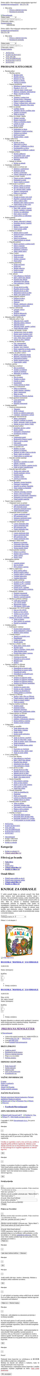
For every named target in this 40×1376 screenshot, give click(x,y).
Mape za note (18, 394)
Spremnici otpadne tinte (22, 805)
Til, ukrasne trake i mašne (22, 189)
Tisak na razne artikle (21, 753)
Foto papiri (17, 443)
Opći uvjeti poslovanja (12, 1071)
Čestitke (16, 311)
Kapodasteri (18, 383)
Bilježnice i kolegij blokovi (23, 86)
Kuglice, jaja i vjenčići (21, 347)
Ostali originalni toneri (21, 510)
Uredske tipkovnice (20, 576)
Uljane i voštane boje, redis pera (24, 103)
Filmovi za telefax (20, 552)
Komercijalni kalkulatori (22, 629)
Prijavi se (4, 1241)
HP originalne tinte (20, 527)
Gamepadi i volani (20, 585)
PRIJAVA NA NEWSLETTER (17, 1028)
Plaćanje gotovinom (7, 1097)
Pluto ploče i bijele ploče (22, 646)
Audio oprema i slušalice (22, 390)
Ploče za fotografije (20, 796)
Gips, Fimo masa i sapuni (22, 338)
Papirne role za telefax (21, 554)
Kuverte (16, 460)
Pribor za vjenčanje (20, 193)
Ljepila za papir (19, 124)
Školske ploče (18, 647)
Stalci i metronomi (20, 392)
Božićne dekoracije (20, 313)
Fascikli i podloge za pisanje (23, 420)
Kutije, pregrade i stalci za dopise (25, 422)
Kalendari (17, 225)
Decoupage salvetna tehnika (23, 336)
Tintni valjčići (18, 555)
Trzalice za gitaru (19, 379)
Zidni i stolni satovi (20, 251)
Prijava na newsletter (12, 1056)
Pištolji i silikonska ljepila (22, 355)
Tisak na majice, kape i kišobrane (25, 741)
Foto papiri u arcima (20, 786)
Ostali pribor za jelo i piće (22, 204)
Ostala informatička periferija (23, 589)
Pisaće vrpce (18, 557)
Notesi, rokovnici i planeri (22, 221)
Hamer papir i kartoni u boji (23, 334)
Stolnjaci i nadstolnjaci (21, 169)
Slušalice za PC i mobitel (22, 584)
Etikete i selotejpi (19, 463)
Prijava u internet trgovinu (18, 10)
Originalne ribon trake (21, 544)
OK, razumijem (6, 1374)
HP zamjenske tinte (20, 537)
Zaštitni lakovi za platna (22, 800)
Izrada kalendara (19, 743)
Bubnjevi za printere (20, 542)
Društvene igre (19, 300)
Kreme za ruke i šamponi (22, 689)
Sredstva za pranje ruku (21, 687)
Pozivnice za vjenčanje (21, 749)
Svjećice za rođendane (21, 212)
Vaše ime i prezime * (8, 1192)
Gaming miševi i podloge (22, 574)
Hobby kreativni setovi (21, 360)
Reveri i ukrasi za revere (22, 187)
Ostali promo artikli (20, 229)
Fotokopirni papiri (20, 437)
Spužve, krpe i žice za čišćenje (24, 696)
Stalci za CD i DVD (20, 615)
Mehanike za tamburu (21, 373)
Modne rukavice (19, 268)
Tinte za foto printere (21, 783)
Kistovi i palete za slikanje (22, 101)
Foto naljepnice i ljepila (21, 283)
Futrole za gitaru (19, 381)
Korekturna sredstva (20, 433)
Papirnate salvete (19, 170)
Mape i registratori (20, 418)
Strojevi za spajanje (20, 450)
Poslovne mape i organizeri (23, 234)
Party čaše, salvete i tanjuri (22, 208)
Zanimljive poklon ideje (22, 306)
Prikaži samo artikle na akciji (14, 878)
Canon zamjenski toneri (22, 514)
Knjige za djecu (19, 142)
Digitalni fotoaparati (20, 593)
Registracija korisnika (16, 12)
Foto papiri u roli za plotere (23, 807)
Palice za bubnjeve (20, 388)
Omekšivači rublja (20, 672)
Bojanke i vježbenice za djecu (24, 146)
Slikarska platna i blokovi (22, 323)
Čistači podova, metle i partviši (24, 698)
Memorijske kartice (20, 604)
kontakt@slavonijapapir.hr (10, 4)
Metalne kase (18, 661)
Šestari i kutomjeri (20, 120)
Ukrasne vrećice (19, 309)
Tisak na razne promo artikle (23, 745)
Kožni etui (17, 266)
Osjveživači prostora (20, 717)
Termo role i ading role (21, 471)
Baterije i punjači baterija (22, 597)
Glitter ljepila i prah (20, 345)
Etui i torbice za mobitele (22, 621)
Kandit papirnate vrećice (22, 473)
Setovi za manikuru (20, 238)
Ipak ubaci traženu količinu (10, 1253)
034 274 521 (26, 1038)
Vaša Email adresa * (7, 1196)
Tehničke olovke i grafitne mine (24, 110)
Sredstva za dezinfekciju (22, 691)
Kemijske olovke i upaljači (23, 223)
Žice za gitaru (18, 377)
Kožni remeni (18, 272)
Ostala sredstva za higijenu (23, 692)
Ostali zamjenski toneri (21, 520)
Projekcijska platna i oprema (23, 653)
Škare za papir (18, 125)
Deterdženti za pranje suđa (22, 668)
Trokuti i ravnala (19, 118)
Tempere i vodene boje (21, 97)
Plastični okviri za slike (21, 289)
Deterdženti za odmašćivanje (23, 674)
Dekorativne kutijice (20, 358)
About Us (4, 1087)
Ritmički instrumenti (20, 403)
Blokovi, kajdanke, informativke (24, 92)
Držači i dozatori (19, 715)
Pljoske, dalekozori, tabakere (23, 304)
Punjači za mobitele (20, 623)
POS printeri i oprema (21, 567)
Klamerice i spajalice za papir (23, 462)
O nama (3, 1081)
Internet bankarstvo (21, 1097)
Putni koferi (18, 261)
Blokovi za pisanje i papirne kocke (25, 465)
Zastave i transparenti (21, 191)
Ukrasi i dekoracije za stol (22, 174)
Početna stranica (10, 1058)
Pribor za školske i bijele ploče (24, 649)
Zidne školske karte (20, 651)
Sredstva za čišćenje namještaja (24, 683)
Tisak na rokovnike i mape (22, 739)
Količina (4, 973)
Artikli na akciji (10, 1050)
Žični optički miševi (20, 570)
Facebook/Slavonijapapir (16, 1107)
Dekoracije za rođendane (17, 206)
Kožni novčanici (19, 264)
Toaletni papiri (18, 706)
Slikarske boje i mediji (21, 321)
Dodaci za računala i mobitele (19, 617)
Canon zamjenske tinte (21, 533)
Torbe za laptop (19, 619)
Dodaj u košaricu (11, 985)
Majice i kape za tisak (21, 227)
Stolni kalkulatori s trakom (22, 631)
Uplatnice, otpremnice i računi (24, 415)
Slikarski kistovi (19, 324)
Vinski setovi (18, 236)
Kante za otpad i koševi (21, 700)
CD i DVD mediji (20, 602)
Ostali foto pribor (19, 788)
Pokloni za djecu (19, 298)
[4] (4, 915)
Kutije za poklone (20, 315)
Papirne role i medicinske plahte (24, 711)
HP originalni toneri (20, 507)
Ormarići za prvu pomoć (22, 659)
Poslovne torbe (19, 255)
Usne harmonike (19, 400)
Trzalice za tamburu (20, 370)
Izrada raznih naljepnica (22, 734)
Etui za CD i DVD (20, 610)
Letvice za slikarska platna (22, 798)
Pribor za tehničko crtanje (22, 122)
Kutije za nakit (18, 270)
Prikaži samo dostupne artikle (15, 880)
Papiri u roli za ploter (21, 441)
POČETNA (9, 53)
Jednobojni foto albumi (21, 281)
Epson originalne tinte (21, 525)
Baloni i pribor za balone (22, 186)
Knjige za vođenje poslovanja (24, 413)
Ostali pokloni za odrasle (22, 240)
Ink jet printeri (18, 565)
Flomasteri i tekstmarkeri (22, 431)
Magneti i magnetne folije (22, 356)
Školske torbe (18, 75)
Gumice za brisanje (20, 112)
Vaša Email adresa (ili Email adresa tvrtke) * (16, 1225)
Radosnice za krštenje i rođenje (24, 150)
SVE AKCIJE (10, 56)
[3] (2, 915)
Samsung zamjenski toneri (22, 518)
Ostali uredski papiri (20, 445)
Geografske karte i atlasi (22, 155)
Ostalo (7, 864)
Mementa (17, 159)
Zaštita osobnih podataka (9, 1089)
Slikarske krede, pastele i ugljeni (24, 326)
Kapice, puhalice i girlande (23, 210)
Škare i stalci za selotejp (22, 454)
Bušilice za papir (19, 448)
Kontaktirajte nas (11, 1073)
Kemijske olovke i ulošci (22, 428)
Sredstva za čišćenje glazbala (23, 396)
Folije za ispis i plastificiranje (23, 467)
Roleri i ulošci (18, 430)
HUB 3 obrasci (19, 411)
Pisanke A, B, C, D (20, 88)
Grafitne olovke (19, 109)
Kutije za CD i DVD (21, 612)
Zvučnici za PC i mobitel (22, 582)
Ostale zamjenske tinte (21, 539)
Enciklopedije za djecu (21, 148)
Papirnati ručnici (19, 707)
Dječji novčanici (19, 135)
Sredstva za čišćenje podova (23, 681)
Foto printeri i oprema (21, 781)
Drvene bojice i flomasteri (22, 99)
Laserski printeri (19, 563)
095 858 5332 (13, 1040)
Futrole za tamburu (20, 371)
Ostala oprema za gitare (21, 385)
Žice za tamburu (19, 368)
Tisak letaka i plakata (21, 730)
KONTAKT (9, 62)
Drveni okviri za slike (21, 287)
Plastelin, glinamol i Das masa (24, 105)
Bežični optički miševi (21, 572)
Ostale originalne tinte (21, 529)
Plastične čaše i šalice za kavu (24, 202)
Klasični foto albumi (20, 279)
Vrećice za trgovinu (20, 478)
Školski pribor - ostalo (21, 137)
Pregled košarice (6, 23)
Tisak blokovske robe (21, 728)
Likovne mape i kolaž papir (23, 90)
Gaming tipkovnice (20, 578)
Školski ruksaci (19, 77)
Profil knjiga (9, 866)
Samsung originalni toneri (22, 508)
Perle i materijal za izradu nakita (24, 349)
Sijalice (16, 662)
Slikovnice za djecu (20, 144)
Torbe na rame (18, 257)
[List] (6, 915)
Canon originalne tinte (21, 523)
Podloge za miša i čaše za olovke (25, 452)
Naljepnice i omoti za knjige (23, 131)
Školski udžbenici (20, 154)
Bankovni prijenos (14, 1099)
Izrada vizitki (18, 732)
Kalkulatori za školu (20, 129)
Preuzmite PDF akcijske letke (23, 816)
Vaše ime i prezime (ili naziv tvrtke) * (13, 1219)
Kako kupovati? (10, 1066)
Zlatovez (17, 302)
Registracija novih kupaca (14, 1052)
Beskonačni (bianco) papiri (23, 439)
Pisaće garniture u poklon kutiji (24, 244)
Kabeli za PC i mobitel (21, 587)
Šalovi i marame (19, 246)
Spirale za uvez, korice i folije (24, 424)
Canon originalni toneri (21, 505)
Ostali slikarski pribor (21, 328)
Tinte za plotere (19, 803)
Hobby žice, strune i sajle (22, 351)
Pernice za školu (19, 80)
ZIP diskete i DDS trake (22, 606)
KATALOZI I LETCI (13, 60)
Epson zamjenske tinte (21, 535)
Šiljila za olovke (19, 114)
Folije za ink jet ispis (20, 811)
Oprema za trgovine (20, 657)
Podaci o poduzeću (7, 1083)
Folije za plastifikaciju (21, 792)
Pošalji (4, 1204)
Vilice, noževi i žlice (20, 201)
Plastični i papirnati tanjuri (22, 199)
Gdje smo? (4, 1085)
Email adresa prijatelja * (9, 1200)
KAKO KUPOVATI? (13, 55)
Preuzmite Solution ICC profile (24, 818)
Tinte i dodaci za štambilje (22, 488)
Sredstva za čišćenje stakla (22, 677)
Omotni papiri (18, 475)
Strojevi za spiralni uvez (22, 636)
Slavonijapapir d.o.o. (21, 1120)
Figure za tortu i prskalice (22, 178)
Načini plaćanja (10, 1068)
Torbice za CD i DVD (21, 614)
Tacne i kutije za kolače (21, 182)
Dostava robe (9, 1070)
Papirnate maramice (20, 709)
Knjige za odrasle (19, 163)
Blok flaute (17, 401)
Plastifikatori (18, 638)
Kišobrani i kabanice (21, 249)
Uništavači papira (19, 640)
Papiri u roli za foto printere (23, 784)
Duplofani (17, 794)
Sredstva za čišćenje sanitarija (23, 679)
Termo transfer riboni (21, 548)
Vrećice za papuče (20, 82)
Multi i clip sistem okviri (22, 294)
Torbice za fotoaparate (21, 595)
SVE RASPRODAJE (13, 58)
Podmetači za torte (20, 180)
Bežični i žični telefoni (21, 632)
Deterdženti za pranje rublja (23, 670)
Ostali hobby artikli (20, 362)
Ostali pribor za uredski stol (23, 456)
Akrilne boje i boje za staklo (23, 332)
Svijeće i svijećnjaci (20, 172)
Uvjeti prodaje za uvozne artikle (24, 820)
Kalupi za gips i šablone (22, 339)
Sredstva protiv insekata (22, 723)
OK (3, 1153)
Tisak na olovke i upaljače (22, 738)
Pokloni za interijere (20, 247)
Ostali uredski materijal (21, 499)
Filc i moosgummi (20, 343)
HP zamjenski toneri (20, 516)
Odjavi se (5, 1303)
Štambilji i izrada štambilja (22, 482)
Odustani (23, 1253)
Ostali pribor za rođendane (22, 216)
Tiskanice (17, 409)
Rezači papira (18, 642)
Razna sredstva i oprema (22, 721)
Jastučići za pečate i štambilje (23, 486)
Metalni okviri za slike (21, 291)
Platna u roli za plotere (21, 809)
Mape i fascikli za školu (22, 94)
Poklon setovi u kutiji (21, 232)
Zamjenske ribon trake (21, 546)
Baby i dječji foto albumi (22, 278)
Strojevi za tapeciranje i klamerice (25, 495)
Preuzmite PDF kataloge (22, 815)
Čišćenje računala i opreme (23, 492)
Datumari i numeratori (21, 484)
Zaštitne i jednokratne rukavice (24, 719)
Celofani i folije (19, 477)
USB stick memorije (20, 600)
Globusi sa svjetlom (20, 133)
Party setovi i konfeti (21, 214)
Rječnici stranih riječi (21, 157)
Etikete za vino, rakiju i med (23, 751)
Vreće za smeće (19, 702)
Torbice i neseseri (19, 259)
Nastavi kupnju (14, 1303)
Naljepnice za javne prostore (23, 497)
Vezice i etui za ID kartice (22, 493)
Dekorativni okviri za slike (22, 293)
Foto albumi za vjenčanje (22, 276)
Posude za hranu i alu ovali (23, 197)
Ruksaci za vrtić (19, 78)
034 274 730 (24, 4)
